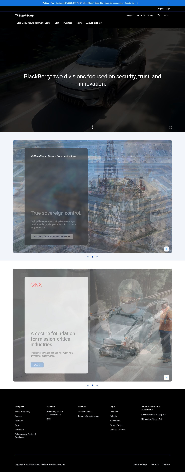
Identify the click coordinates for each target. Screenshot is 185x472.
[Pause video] (169, 126)
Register (161, 9)
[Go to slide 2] (92, 256)
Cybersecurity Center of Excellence (25, 435)
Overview (114, 411)
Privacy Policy (116, 425)
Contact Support (85, 411)
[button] (92, 80)
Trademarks (115, 420)
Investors (67, 23)
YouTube (166, 464)
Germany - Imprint (117, 429)
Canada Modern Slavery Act (153, 414)
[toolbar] (92, 257)
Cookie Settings (140, 464)
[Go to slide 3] (97, 256)
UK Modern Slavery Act (151, 419)
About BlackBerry (94, 23)
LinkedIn (155, 464)
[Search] (158, 15)
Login (168, 9)
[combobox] (166, 15)
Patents (113, 416)
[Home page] (42, 15)
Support (130, 15)
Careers (18, 416)
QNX (57, 23)
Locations (19, 429)
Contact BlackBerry (145, 15)
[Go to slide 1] (87, 256)
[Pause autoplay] (166, 248)
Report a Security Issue (88, 416)
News (79, 23)
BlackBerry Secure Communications (33, 23)
